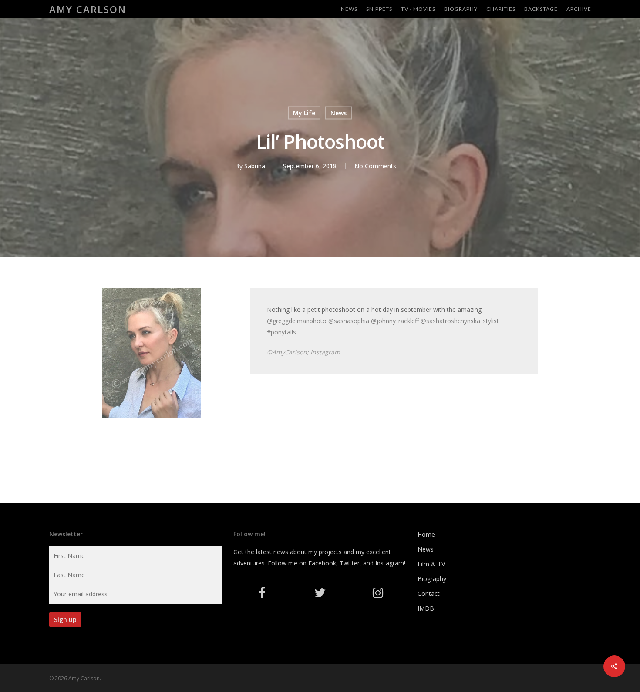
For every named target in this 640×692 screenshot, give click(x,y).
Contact (429, 593)
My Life (304, 113)
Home (426, 534)
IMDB (426, 608)
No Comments (375, 166)
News (338, 113)
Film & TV (431, 564)
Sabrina (254, 166)
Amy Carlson (87, 9)
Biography (432, 579)
